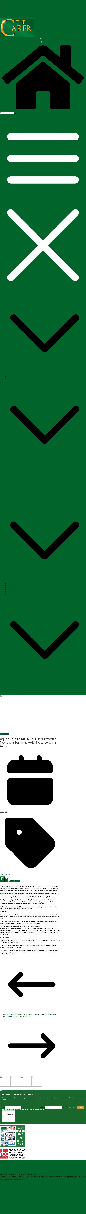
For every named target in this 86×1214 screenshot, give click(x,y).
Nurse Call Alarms (11, 490)
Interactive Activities (12, 482)
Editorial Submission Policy (13, 591)
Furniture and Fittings (12, 480)
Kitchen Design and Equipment (14, 484)
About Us (5, 498)
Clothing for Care (11, 472)
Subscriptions (10, 587)
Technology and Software (13, 496)
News (4, 291)
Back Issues (10, 585)
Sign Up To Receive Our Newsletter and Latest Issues (19, 589)
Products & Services (8, 382)
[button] (44, 374)
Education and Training (12, 478)
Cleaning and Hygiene (12, 470)
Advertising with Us (8, 597)
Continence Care (11, 474)
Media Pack (9, 685)
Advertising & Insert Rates (13, 689)
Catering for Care (11, 467)
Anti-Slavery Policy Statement (14, 595)
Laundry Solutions (11, 486)
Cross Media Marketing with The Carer (16, 683)
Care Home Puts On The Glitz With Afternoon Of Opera (17, 4)
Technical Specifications (13, 691)
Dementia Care (10, 476)
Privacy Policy (10, 593)
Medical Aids (10, 488)
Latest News (10, 376)
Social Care (6, 734)
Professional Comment (9, 380)
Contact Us (6, 693)
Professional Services (12, 492)
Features (9, 687)
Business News (10, 378)
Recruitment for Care (12, 494)
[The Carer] (43, 110)
